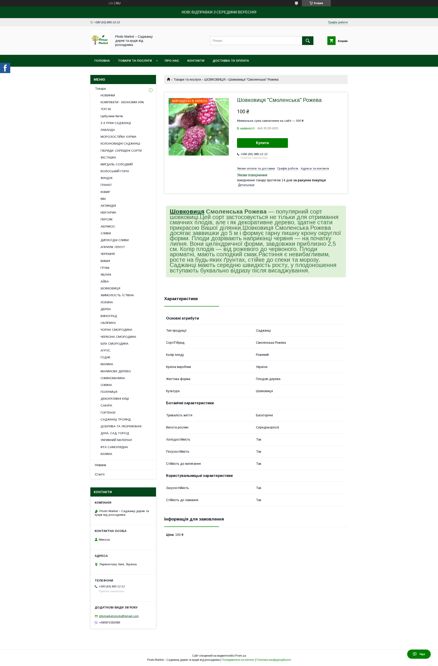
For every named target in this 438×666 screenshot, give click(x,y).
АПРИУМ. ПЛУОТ (113, 247)
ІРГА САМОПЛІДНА (114, 447)
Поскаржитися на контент (238, 659)
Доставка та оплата (231, 60)
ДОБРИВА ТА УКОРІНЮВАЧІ (121, 426)
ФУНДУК (106, 178)
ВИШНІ (105, 261)
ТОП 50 (106, 109)
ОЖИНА (106, 385)
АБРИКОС (108, 226)
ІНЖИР (105, 192)
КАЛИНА (106, 454)
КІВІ (103, 199)
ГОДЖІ (105, 357)
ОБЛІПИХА (108, 323)
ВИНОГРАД (109, 316)
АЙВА (105, 281)
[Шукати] (307, 40)
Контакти (195, 60)
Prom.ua (240, 655)
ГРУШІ (105, 268)
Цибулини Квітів (112, 116)
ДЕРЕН (106, 309)
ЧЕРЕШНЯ (108, 254)
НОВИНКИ (108, 95)
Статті (99, 474)
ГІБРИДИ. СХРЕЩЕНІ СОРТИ (121, 150)
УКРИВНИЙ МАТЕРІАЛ (116, 440)
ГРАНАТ (106, 185)
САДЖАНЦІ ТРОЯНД (116, 419)
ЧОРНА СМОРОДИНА (116, 329)
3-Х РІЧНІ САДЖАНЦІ (116, 123)
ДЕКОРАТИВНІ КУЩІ (115, 398)
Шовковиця (187, 211)
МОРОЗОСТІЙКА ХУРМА (118, 136)
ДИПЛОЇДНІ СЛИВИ (115, 240)
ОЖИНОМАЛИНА (113, 378)
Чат (422, 654)
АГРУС (105, 350)
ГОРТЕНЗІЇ (108, 412)
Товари (100, 88)
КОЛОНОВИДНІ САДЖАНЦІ (120, 143)
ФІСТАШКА (108, 157)
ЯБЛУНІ (106, 274)
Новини (100, 465)
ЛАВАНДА (108, 130)
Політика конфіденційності (273, 659)
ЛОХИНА (107, 302)
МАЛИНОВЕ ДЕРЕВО (116, 371)
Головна (102, 60)
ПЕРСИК (106, 219)
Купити (262, 143)
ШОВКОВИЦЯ (214, 79)
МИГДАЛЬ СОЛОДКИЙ (117, 164)
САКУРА (106, 405)
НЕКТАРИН (108, 212)
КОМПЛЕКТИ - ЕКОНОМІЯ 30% (122, 102)
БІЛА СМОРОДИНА (114, 343)
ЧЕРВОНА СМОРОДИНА (118, 336)
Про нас (172, 60)
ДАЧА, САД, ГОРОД (115, 433)
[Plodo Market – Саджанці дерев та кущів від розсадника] (100, 49)
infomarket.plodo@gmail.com (119, 616)
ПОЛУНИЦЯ (109, 392)
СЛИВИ (106, 233)
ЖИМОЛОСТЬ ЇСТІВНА (117, 295)
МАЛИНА (107, 364)
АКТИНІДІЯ (108, 205)
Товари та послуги (135, 60)
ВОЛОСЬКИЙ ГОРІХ (115, 171)
